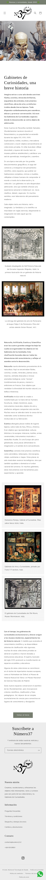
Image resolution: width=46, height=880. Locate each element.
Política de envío (24, 877)
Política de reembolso (16, 873)
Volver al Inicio (23, 715)
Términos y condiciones (13, 816)
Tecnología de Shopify (21, 870)
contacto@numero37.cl (13, 842)
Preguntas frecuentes (12, 811)
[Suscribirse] (38, 750)
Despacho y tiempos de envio (15, 822)
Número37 (11, 870)
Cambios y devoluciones (13, 827)
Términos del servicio (31, 873)
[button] (4, 13)
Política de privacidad (36, 870)
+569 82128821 (10, 847)
